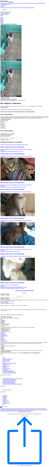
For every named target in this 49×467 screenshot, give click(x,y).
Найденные (10, 100)
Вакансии (2, 4)
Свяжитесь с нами (32, 3)
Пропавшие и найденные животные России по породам (30, 408)
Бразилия (5, 396)
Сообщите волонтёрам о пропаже (10, 380)
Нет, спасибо (3, 316)
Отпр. (13, 133)
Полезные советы (12, 7)
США (4, 404)
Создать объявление (4, 14)
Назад (7, 302)
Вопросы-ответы (16, 3)
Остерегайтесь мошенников (28, 7)
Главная (2, 3)
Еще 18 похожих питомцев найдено (24, 290)
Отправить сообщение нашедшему (18, 111)
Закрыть (7, 139)
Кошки (14, 100)
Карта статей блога (7, 364)
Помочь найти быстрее (30, 111)
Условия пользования (14, 409)
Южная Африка (6, 400)
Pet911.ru (2, 100)
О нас (9, 4)
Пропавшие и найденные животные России (9, 408)
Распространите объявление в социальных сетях (13, 378)
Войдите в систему (26, 352)
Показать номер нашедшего (6, 111)
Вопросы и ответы (4, 7)
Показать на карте (4, 107)
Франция (5, 397)
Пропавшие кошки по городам (27, 410)
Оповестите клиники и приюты (9, 379)
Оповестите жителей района (9, 381)
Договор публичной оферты (24, 409)
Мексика (4, 398)
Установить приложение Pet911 (9, 371)
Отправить (3, 139)
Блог (28, 3)
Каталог (5, 3)
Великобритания (6, 403)
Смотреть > (24, 292)
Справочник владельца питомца (9, 363)
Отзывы (6, 4)
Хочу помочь (9, 316)
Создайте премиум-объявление (9, 382)
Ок (1, 319)
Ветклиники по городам (8, 370)
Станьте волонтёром (41, 3)
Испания (4, 401)
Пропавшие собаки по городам (14, 410)
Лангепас (6, 100)
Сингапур (5, 399)
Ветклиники (10, 3)
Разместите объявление (7, 358)
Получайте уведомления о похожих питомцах (12, 383)
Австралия (5, 395)
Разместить (2, 302)
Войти (1, 15)
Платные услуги (23, 3)
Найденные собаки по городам (36, 409)
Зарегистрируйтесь (36, 352)
